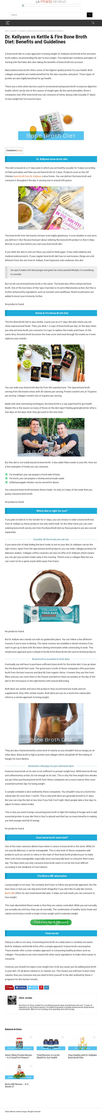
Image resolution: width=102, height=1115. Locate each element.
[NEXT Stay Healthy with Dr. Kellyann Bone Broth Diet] (99, 1109)
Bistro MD (10, 893)
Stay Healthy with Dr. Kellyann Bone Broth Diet (82, 1056)
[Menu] (8, 23)
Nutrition (13, 31)
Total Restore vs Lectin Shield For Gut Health (48, 1056)
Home (7, 31)
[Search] (93, 23)
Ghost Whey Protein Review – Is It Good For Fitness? (18, 1056)
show (19, 150)
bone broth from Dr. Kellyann (28, 176)
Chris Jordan (25, 998)
